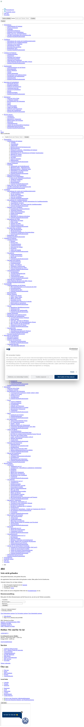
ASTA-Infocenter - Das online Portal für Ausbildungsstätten (26, 204)
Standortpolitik (8, 284)
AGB (5, 689)
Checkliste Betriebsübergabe (17, 273)
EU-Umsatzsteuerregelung (17, 422)
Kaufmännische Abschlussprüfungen (20, 208)
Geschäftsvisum (14, 397)
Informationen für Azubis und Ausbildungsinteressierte (21, 41)
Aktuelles (14, 36)
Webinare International (16, 438)
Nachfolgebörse (14, 272)
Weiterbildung (7, 139)
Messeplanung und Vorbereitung (18, 459)
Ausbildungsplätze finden (17, 192)
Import (9, 104)
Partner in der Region (16, 295)
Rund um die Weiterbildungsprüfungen (20, 178)
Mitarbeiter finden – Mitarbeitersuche (20, 167)
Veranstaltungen (10, 9)
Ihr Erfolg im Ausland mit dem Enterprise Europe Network (25, 434)
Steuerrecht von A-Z (15, 528)
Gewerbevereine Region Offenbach (19, 317)
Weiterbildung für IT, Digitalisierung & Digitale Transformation (26, 153)
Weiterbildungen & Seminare (14, 26)
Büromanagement (15, 148)
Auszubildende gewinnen (17, 203)
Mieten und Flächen (15, 298)
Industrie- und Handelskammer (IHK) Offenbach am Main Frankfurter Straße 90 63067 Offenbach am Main (10, 624)
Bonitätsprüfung (14, 447)
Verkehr (9, 72)
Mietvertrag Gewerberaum (17, 520)
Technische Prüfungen (16, 210)
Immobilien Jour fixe (15, 300)
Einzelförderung (14, 457)
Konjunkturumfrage (15, 288)
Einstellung (13, 469)
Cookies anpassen (41, 377)
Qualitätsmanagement (16, 382)
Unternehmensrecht (12, 123)
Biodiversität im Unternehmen (18, 303)
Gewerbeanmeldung (15, 244)
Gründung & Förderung (10, 238)
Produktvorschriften (12, 92)
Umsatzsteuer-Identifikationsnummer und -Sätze (22, 426)
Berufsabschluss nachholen (14, 47)
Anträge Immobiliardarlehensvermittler (20, 551)
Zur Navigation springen (21, 613)
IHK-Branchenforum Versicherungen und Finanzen (23, 497)
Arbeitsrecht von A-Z (16, 466)
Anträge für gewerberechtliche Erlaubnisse (18, 125)
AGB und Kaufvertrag (16, 516)
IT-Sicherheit (13, 512)
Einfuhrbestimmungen (16, 416)
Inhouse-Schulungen (12, 27)
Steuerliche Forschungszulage (18, 341)
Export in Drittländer (15, 401)
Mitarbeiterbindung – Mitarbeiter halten (20, 169)
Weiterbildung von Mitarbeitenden (19, 170)
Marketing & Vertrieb (16, 154)
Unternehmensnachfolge (13, 58)
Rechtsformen (14, 537)
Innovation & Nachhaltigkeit (11, 335)
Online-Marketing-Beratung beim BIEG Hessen (19, 61)
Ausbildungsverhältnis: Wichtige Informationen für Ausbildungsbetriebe (29, 201)
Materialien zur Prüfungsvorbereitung (20, 216)
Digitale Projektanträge (16, 213)
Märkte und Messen (15, 492)
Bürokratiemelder (11, 69)
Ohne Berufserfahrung (16, 229)
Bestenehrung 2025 (12, 48)
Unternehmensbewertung (17, 276)
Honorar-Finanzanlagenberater (18, 488)
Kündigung (13, 470)
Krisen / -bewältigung (16, 264)
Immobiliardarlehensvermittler (18, 491)
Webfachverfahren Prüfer (17, 225)
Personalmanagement (15, 155)
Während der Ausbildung (17, 195)
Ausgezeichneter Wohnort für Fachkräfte (21, 301)
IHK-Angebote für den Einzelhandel (19, 323)
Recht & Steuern (8, 463)
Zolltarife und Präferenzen (17, 406)
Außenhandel (13, 145)
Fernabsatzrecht (14, 507)
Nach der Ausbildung (16, 197)
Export (9, 103)
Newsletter (7, 15)
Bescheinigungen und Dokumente (16, 101)
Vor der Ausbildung (15, 194)
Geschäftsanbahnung (15, 431)
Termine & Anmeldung (16, 179)
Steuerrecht (10, 122)
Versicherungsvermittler (16, 495)
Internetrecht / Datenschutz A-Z (18, 501)
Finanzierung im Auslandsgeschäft (19, 445)
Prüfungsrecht (14, 214)
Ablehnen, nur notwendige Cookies (18, 377)
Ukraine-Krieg (14, 440)
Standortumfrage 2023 (16, 289)
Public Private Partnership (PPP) (18, 448)
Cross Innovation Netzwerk (17, 345)
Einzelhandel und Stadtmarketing (15, 76)
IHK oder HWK (14, 490)
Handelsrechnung (15, 395)
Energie (9, 91)
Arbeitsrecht (10, 116)
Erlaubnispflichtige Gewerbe (17, 485)
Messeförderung (14, 454)
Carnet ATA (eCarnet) (16, 394)
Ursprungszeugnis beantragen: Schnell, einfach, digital (24, 392)
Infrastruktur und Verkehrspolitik (18, 310)
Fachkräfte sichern (10, 12)
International (7, 387)
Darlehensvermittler (15, 484)
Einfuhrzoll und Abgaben (17, 414)
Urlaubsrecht (13, 476)
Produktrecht (13, 381)
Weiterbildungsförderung (13, 30)
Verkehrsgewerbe (15, 309)
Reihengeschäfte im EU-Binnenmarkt (20, 425)
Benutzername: (6, 601)
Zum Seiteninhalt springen (35, 613)
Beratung (12, 241)
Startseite (24, 585)
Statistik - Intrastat (15, 423)
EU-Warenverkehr (12, 105)
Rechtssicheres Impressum (17, 504)
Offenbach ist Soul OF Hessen (18, 325)
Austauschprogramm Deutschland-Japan (20, 432)
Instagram (6, 685)
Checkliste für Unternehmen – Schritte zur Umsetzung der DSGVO (28, 509)
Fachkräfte (10, 29)
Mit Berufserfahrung (15, 231)
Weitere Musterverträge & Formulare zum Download (24, 522)
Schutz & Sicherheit (15, 158)
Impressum (7, 688)
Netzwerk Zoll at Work (13, 98)
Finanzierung (10, 55)
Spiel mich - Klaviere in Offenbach (19, 320)
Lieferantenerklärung (15, 403)
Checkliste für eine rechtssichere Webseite (21, 503)
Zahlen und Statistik (15, 250)
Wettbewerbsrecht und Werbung (18, 543)
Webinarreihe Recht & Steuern (15, 126)
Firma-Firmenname (15, 538)
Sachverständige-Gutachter (17, 494)
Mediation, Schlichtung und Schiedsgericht (21, 540)
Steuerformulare (14, 523)
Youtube (6, 684)
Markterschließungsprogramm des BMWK (21, 450)
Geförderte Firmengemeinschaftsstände (20, 456)
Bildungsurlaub (14, 160)
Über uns (6, 13)
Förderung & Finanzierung (14, 86)
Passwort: (4, 603)
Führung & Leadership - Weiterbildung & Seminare (23, 150)
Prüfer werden (14, 222)
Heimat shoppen (14, 319)
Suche (13, 18)
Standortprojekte (11, 77)
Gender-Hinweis (8, 695)
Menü (2, 131)
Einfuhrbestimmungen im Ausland (19, 407)
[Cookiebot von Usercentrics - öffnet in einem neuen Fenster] (70, 349)
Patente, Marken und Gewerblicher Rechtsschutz (23, 541)
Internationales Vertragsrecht (17, 409)
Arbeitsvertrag (14, 518)
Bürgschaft (13, 257)
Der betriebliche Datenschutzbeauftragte (20, 510)
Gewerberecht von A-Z (16, 481)
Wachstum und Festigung (13, 57)
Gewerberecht (11, 117)
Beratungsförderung (15, 261)
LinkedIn (6, 682)
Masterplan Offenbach (16, 329)
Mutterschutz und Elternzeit (17, 473)
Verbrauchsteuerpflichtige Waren (18, 420)
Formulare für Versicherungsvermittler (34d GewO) (23, 547)
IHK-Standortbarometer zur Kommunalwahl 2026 (23, 286)
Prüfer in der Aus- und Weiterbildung (16, 33)
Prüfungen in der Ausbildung (14, 44)
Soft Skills (13, 157)
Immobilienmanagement (16, 151)
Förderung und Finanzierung (14, 108)
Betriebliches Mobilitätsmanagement (19, 307)
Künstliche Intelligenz (13, 85)
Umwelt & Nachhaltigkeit (14, 89)
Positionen (19, 36)
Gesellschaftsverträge (15, 519)
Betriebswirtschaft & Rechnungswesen (20, 147)
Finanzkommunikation (16, 254)
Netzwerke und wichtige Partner (18, 435)
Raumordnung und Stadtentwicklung (16, 75)
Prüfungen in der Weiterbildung (15, 32)
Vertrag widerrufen (5, 663)
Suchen (33, 18)
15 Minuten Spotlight (12, 100)
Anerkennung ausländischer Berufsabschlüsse (22, 232)
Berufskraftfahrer (14, 182)
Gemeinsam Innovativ (13, 88)
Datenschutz (7, 691)
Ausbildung (7, 189)
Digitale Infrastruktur (12, 73)
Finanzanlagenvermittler (16, 487)
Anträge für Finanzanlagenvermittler (19, 548)
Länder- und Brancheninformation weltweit (21, 437)
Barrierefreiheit (8, 694)
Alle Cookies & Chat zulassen (66, 377)
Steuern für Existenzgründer (17, 529)
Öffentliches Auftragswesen (17, 266)
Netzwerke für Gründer (16, 247)
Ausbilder (13, 142)
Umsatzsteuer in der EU (16, 531)
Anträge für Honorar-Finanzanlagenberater (21, 550)
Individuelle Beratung (12, 83)
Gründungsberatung (12, 54)
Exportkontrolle (14, 404)
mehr (23, 36)
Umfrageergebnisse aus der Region (16, 67)
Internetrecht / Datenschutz (14, 119)
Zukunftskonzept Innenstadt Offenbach (20, 331)
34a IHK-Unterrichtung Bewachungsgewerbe (19, 35)
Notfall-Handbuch (15, 275)
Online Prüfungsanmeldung (17, 211)
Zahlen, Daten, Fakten (16, 297)
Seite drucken (7, 616)
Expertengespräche (15, 263)
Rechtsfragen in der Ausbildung (18, 475)
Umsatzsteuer (13, 410)
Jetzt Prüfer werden (15, 181)
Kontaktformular (32, 590)
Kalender (9, 36)
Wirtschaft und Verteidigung (14, 60)
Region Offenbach (12, 70)
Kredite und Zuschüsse (16, 256)
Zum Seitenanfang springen (8, 613)
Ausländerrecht (14, 482)
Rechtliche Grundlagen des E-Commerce (21, 506)
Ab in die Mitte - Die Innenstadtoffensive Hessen (23, 322)
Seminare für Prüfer (15, 223)
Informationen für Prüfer (13, 45)
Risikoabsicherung (15, 444)
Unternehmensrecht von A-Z (17, 535)
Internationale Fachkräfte (16, 172)
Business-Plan (14, 242)
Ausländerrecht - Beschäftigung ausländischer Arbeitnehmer (26, 467)
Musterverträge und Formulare (15, 120)
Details (72, 372)
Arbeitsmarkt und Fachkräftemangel (19, 166)
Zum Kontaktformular (6, 641)
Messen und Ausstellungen (14, 110)
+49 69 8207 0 (4, 633)
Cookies (6, 692)
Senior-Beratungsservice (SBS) (18, 267)
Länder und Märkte (12, 107)
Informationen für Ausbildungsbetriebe (17, 42)
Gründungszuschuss (15, 245)
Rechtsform (13, 248)
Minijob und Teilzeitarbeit (17, 472)
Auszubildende (14, 144)
